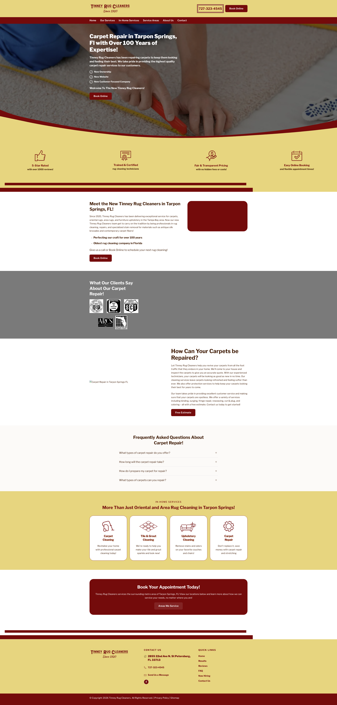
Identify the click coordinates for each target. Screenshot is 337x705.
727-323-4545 (210, 9)
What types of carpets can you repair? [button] (142, 480)
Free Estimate (183, 412)
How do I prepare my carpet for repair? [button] (143, 471)
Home (93, 20)
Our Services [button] (107, 20)
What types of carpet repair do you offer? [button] (144, 452)
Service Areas (151, 20)
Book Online (236, 8)
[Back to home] (110, 9)
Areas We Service (168, 605)
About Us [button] (168, 20)
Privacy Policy (161, 698)
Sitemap (174, 698)
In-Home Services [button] (129, 20)
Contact (182, 20)
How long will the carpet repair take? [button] (141, 461)
